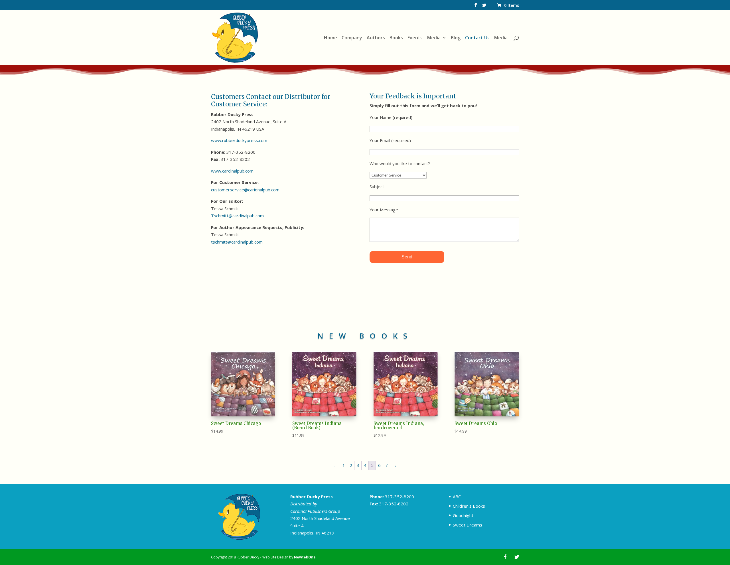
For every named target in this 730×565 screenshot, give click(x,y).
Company (352, 38)
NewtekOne (305, 557)
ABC (457, 496)
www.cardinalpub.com (232, 171)
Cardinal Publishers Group (315, 511)
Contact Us (477, 38)
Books (396, 38)
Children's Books (469, 506)
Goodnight (463, 515)
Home (330, 38)
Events (415, 38)
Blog (456, 38)
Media (434, 38)
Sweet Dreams (467, 525)
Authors (376, 38)
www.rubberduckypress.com (239, 140)
